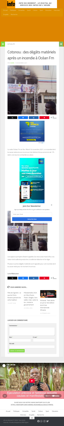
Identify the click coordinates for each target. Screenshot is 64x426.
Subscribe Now (32, 219)
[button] (32, 206)
